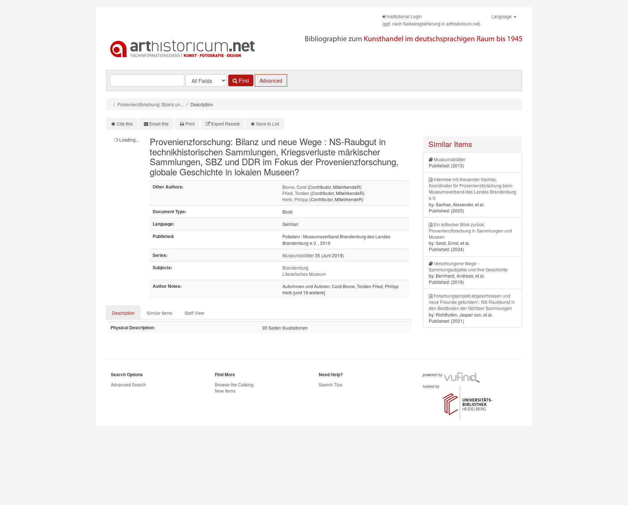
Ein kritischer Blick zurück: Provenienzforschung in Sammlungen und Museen (470, 230)
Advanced (270, 80)
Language (502, 16)
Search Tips (330, 384)
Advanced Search (128, 384)
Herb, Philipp (295, 199)
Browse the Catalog (234, 384)
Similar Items (159, 313)
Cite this (125, 123)
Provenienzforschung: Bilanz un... (150, 104)
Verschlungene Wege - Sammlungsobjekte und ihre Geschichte (468, 266)
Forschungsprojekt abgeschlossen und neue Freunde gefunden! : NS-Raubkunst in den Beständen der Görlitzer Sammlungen (472, 302)
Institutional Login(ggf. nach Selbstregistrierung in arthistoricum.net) (431, 20)
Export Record (225, 123)
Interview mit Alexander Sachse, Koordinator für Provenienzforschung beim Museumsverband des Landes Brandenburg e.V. (472, 188)
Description (123, 313)
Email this (159, 123)
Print (189, 123)
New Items (225, 390)
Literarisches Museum (304, 274)
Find (243, 80)
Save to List (267, 123)
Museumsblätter (298, 255)
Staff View (194, 313)
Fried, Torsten (295, 193)
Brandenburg (295, 268)
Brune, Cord (294, 187)
